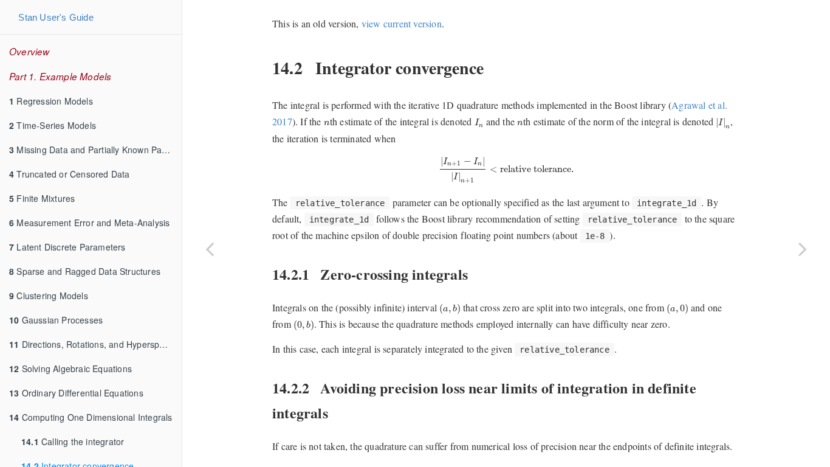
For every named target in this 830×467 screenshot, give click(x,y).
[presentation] (327, 123)
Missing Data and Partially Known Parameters (95, 150)
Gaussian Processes (56, 320)
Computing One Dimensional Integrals (91, 417)
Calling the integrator (72, 441)
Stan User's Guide (55, 17)
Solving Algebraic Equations (70, 368)
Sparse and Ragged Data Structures (84, 271)
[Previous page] (209, 248)
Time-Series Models (52, 125)
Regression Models (51, 101)
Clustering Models (48, 295)
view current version (402, 23)
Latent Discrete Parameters (67, 247)
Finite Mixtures (42, 198)
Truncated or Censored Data (69, 174)
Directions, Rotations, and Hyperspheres (95, 344)
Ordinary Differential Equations (76, 393)
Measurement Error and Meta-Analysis (89, 222)
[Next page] (802, 248)
